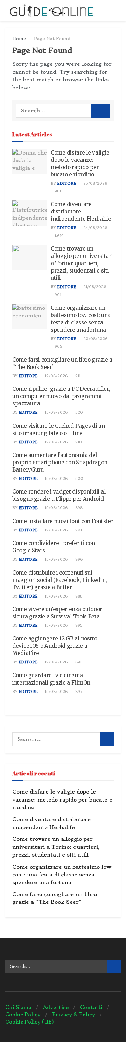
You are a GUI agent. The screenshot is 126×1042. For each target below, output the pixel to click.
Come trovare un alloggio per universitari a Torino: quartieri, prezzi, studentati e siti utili (82, 263)
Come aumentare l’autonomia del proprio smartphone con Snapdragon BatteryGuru (59, 462)
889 (78, 596)
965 (58, 346)
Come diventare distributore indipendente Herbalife (81, 211)
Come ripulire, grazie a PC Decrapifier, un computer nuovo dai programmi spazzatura (61, 396)
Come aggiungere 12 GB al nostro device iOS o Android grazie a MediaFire (54, 645)
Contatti (91, 1007)
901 (57, 295)
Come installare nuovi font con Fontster (62, 521)
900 (58, 191)
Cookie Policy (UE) (29, 1022)
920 (78, 412)
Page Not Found (52, 38)
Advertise (56, 1007)
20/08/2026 (95, 339)
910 (78, 442)
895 (78, 625)
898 (78, 508)
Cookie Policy (23, 1014)
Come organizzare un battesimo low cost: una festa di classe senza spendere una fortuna (61, 875)
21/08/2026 (94, 287)
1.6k (58, 236)
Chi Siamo (18, 1007)
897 (78, 691)
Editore (66, 183)
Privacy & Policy (73, 1014)
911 (77, 376)
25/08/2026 (94, 183)
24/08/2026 (94, 228)
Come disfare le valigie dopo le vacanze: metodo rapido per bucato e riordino (62, 800)
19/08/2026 (56, 376)
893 (78, 662)
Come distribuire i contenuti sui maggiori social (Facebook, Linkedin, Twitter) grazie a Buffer (59, 580)
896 (78, 559)
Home (19, 38)
